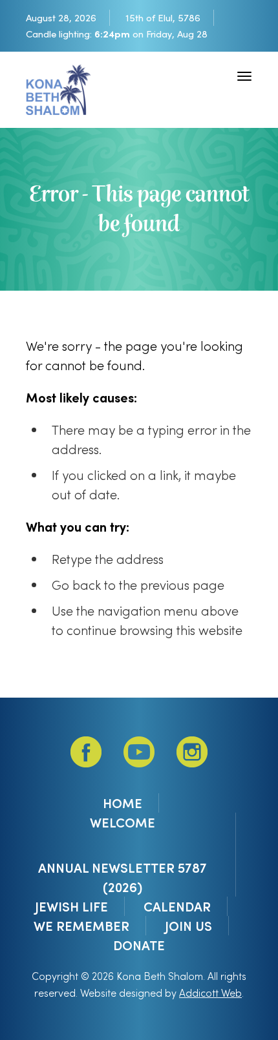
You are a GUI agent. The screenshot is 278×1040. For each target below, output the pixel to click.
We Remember (81, 925)
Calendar (177, 906)
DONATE (139, 945)
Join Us (188, 925)
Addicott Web (210, 992)
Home (122, 803)
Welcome (122, 822)
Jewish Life (71, 906)
